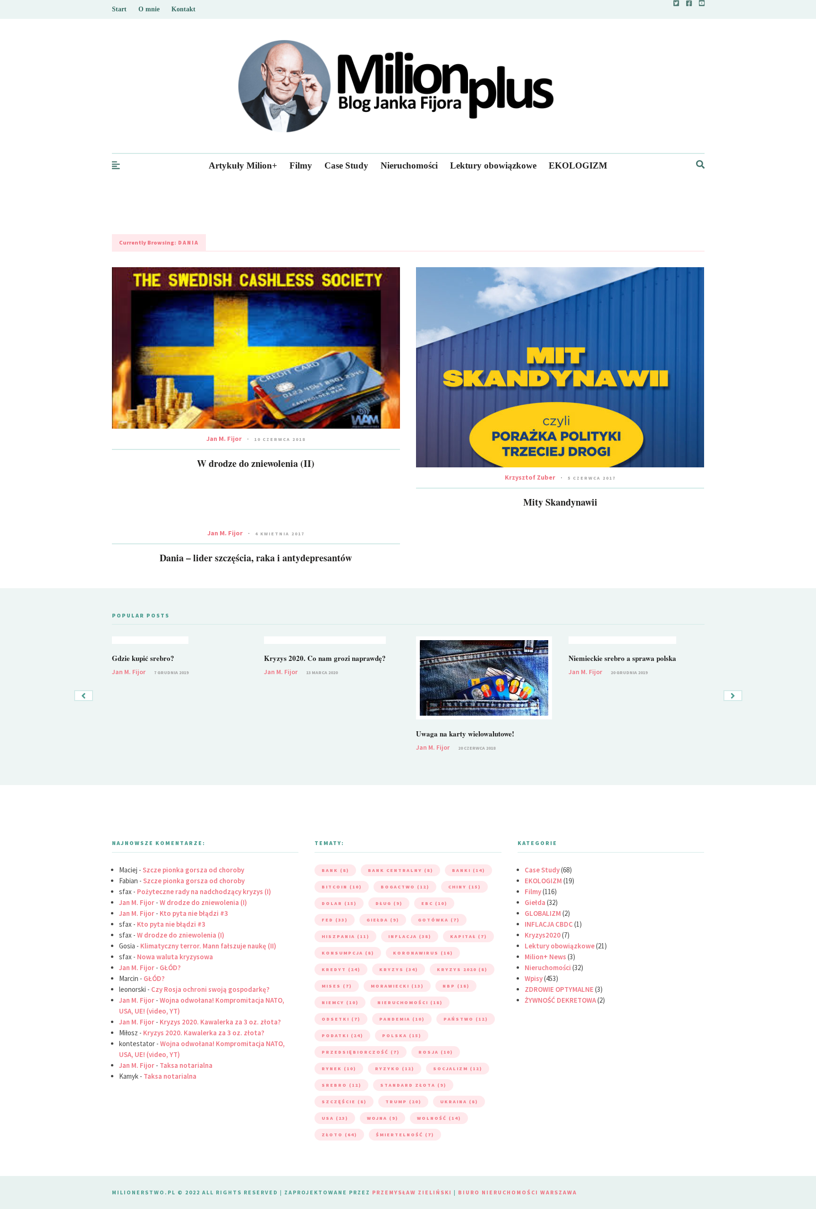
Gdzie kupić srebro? (143, 658)
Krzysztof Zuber (530, 477)
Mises (337, 986)
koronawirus (423, 953)
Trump (403, 1102)
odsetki (341, 1019)
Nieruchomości (409, 165)
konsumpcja (348, 953)
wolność (439, 1118)
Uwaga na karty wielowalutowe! (465, 733)
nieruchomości (409, 1002)
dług (388, 903)
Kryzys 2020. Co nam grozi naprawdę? (325, 658)
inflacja (409, 936)
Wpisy (534, 978)
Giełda (535, 902)
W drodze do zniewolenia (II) (255, 463)
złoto (339, 1135)
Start (119, 9)
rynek (339, 1068)
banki (468, 870)
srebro (341, 1085)
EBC (434, 903)
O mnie (149, 9)
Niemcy (340, 1002)
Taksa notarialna (186, 1065)
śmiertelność (405, 1135)
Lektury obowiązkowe (493, 165)
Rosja (435, 1052)
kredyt (341, 969)
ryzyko (394, 1068)
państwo (465, 1019)
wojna (382, 1118)
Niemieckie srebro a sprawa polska (622, 658)
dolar (339, 903)
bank (335, 870)
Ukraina (459, 1102)
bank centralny (400, 870)
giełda (382, 920)
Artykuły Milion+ (243, 165)
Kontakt (183, 9)
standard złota (413, 1085)
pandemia (402, 1019)
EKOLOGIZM (578, 165)
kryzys (398, 969)
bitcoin (342, 887)
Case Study (346, 165)
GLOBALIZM (543, 913)
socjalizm (457, 1068)
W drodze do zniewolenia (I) (203, 902)
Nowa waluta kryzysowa (175, 956)
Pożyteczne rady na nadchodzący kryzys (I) (204, 891)
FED (335, 920)
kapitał (468, 936)
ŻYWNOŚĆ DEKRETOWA (560, 1000)
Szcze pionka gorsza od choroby (193, 869)
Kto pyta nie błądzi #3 (194, 913)
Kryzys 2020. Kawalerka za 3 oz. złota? (220, 1021)
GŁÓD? (170, 967)
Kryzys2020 (543, 934)
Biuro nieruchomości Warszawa (517, 1192)
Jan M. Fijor (224, 438)
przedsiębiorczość (361, 1052)
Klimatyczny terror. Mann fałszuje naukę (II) (208, 945)
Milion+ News (545, 956)
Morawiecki (397, 986)
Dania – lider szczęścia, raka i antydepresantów (256, 558)
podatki (342, 1035)
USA (335, 1118)
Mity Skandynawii (560, 502)
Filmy (300, 165)
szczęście (344, 1102)
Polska (401, 1035)
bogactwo (405, 887)
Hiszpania (345, 936)
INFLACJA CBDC (549, 924)
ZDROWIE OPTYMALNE (559, 989)
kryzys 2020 (462, 969)
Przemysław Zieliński (412, 1192)
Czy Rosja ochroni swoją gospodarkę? (210, 989)
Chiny (464, 887)
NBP (455, 986)
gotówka (438, 920)
